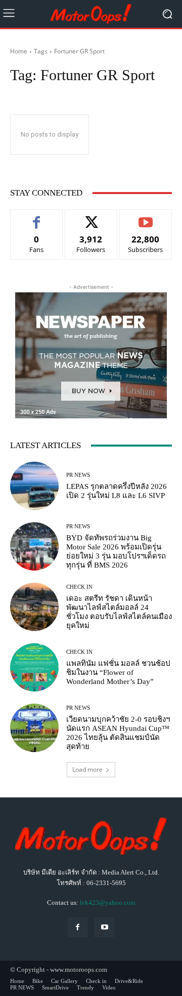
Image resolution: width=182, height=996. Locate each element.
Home (18, 51)
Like (36, 217)
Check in (79, 587)
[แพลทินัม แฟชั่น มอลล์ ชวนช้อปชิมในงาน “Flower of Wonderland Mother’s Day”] (34, 667)
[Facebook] (77, 927)
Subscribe (145, 217)
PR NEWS (78, 475)
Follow (91, 217)
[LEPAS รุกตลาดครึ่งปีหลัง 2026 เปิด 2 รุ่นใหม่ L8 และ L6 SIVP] (34, 486)
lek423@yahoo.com (107, 902)
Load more (87, 769)
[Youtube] (104, 927)
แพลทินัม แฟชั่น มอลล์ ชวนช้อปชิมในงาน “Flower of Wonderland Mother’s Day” (118, 672)
